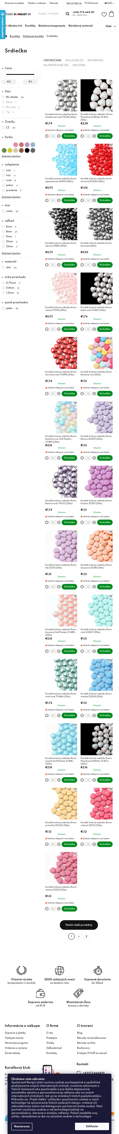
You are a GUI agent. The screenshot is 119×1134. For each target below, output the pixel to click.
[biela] (9, 143)
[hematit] (32, 149)
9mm (11, 236)
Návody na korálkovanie (91, 1038)
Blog (79, 1033)
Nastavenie (22, 1126)
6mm (11, 227)
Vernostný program (16, 1043)
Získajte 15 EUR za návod (92, 1053)
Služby (50, 1043)
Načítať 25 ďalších (79, 925)
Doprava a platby (15, 1033)
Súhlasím (92, 1126)
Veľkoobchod (54, 1048)
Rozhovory (83, 1048)
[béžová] (15, 149)
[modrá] (32, 143)
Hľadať (68, 13)
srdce (12, 211)
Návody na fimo (86, 1043)
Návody (54, 3)
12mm (11, 247)
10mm (12, 241)
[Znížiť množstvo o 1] (46, 136)
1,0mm (12, 293)
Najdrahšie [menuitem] (95, 60)
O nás (49, 1033)
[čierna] (27, 149)
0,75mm (13, 283)
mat (10, 170)
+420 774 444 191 (83, 12)
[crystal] (4, 143)
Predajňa (51, 1038)
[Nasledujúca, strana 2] (79, 936)
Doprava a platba (14, 3)
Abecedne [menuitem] (79, 65)
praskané (13, 190)
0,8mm (12, 288)
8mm (12, 232)
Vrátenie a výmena (16, 1048)
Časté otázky (12, 1053)
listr (10, 175)
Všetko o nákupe (37, 3)
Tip (10, 112)
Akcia (11, 102)
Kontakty (51, 1053)
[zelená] (4, 149)
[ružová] (15, 143)
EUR (109, 3)
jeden (12, 308)
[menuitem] (14, 26)
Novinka (13, 107)
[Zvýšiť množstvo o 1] (58, 136)
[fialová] (27, 143)
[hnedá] (21, 149)
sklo (11, 267)
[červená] (21, 143)
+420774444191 (94, 1073)
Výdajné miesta (14, 1038)
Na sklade (15, 97)
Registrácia (74, 4)
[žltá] (9, 149)
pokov (12, 185)
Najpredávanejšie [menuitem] (56, 65)
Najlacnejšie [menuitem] (74, 60)
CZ (10, 127)
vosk (11, 180)
